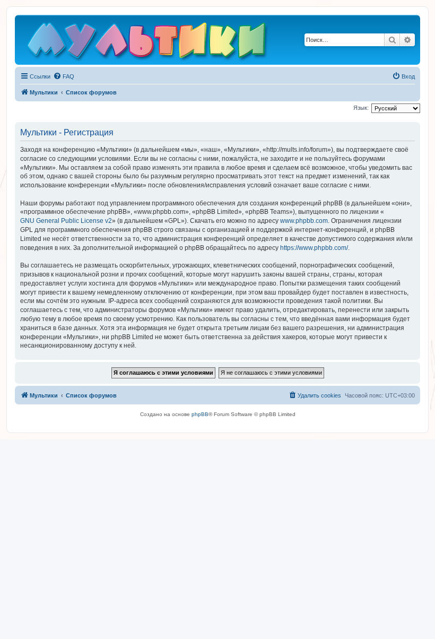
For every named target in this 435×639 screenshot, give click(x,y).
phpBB (200, 414)
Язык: (361, 108)
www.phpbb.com (304, 220)
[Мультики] (148, 42)
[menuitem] (63, 76)
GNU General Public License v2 (66, 220)
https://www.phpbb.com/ (314, 248)
